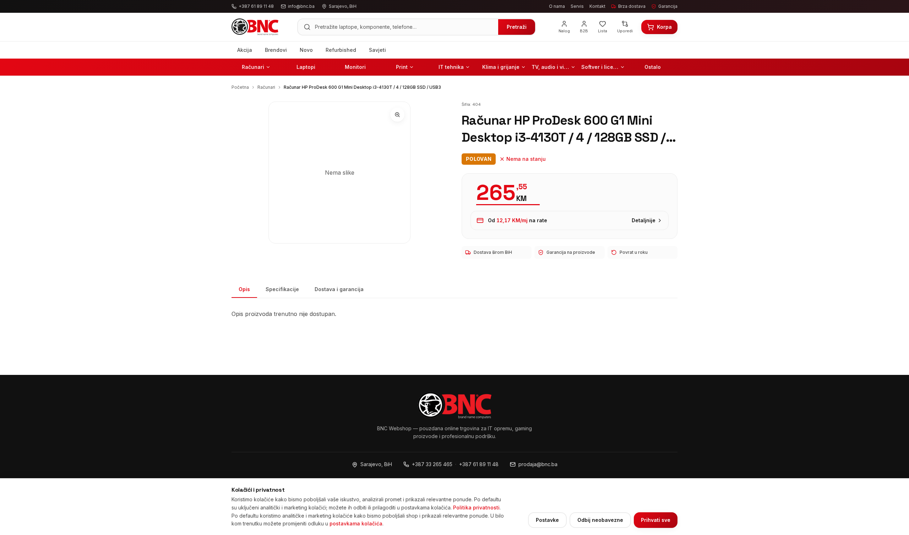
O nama (557, 6)
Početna (240, 87)
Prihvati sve (655, 520)
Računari (266, 87)
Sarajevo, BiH (376, 464)
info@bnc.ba (301, 6)
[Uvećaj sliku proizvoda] (397, 115)
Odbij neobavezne (600, 520)
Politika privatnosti (476, 507)
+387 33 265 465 (432, 464)
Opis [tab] (244, 289)
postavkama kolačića (356, 523)
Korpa (664, 27)
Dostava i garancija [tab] (339, 289)
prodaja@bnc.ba (537, 464)
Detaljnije (643, 220)
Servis (577, 6)
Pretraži (517, 27)
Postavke (547, 520)
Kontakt (597, 6)
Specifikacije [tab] (282, 289)
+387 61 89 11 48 (479, 464)
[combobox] (404, 27)
